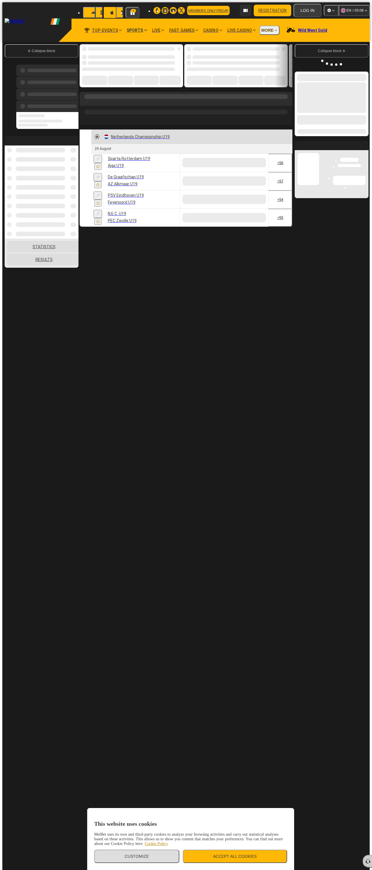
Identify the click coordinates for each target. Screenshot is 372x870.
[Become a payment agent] (245, 10)
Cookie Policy (156, 843)
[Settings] (331, 10)
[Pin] (98, 159)
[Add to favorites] (97, 166)
